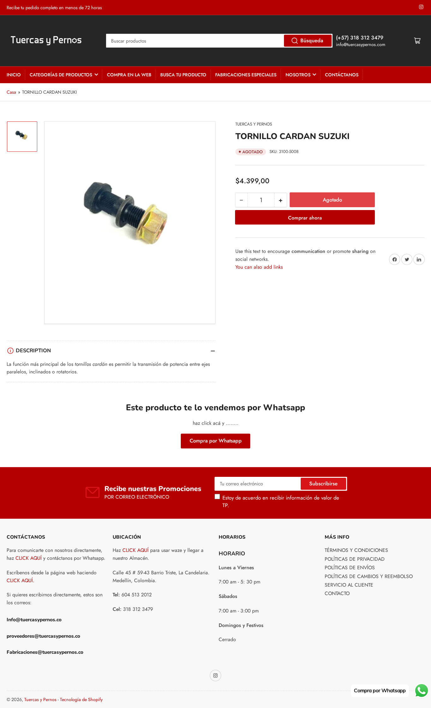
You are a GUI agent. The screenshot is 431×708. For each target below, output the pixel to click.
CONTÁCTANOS (341, 75)
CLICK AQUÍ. (20, 580)
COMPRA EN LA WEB (129, 75)
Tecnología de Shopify (81, 699)
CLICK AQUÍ (28, 558)
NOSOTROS (298, 75)
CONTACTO (337, 593)
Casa (11, 92)
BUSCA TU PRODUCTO (183, 75)
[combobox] (219, 41)
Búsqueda (311, 40)
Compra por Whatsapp (216, 440)
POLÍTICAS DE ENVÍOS (350, 567)
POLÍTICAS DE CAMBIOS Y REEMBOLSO (369, 576)
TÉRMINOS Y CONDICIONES (356, 550)
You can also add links (259, 267)
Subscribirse (323, 483)
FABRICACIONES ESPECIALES (245, 75)
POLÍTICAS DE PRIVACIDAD (355, 559)
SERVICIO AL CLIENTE (349, 584)
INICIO (14, 75)
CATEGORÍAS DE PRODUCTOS (61, 75)
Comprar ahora (305, 217)
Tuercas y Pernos (253, 124)
